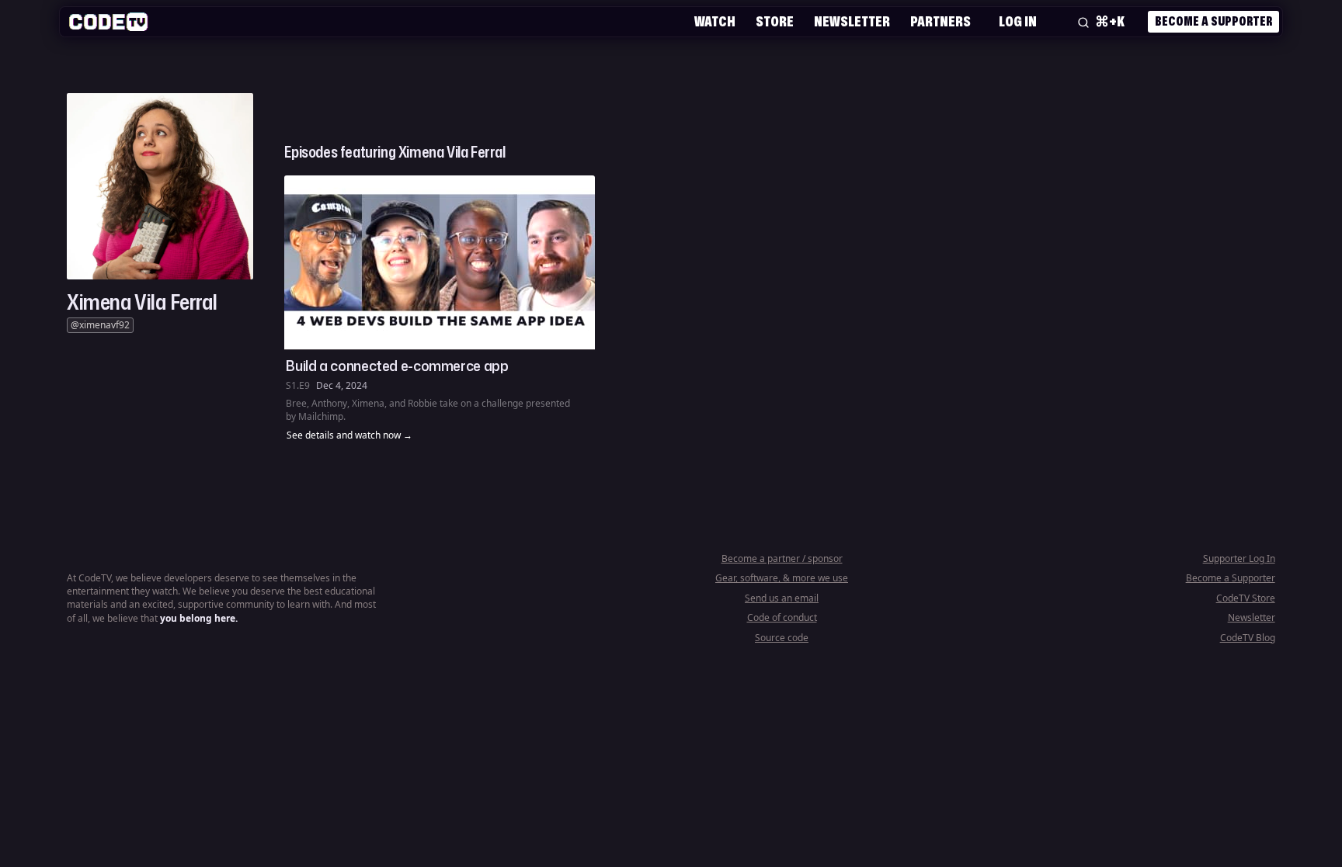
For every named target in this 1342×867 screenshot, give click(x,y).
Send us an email (782, 598)
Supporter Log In (1239, 558)
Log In (1018, 21)
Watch (714, 21)
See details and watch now (344, 436)
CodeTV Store (1245, 598)
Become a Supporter (1213, 20)
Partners (940, 21)
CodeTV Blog (1247, 637)
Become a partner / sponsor (782, 558)
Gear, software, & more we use (781, 577)
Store (775, 21)
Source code (781, 637)
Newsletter (852, 21)
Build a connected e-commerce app (397, 365)
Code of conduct (782, 617)
